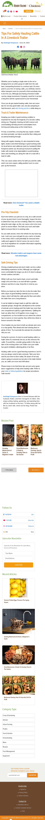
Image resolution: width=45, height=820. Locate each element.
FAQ (23, 811)
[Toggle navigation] (5, 23)
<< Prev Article (9, 470)
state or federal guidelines (14, 371)
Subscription (32, 775)
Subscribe (28, 11)
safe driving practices (22, 108)
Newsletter (33, 16)
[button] (40, 435)
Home (4, 28)
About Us (23, 789)
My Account (6, 16)
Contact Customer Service (23, 808)
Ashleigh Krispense (11, 43)
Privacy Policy (23, 792)
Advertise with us (23, 805)
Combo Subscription (20, 16)
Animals (10, 28)
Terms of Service (23, 796)
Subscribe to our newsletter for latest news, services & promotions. (17, 547)
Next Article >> (36, 470)
